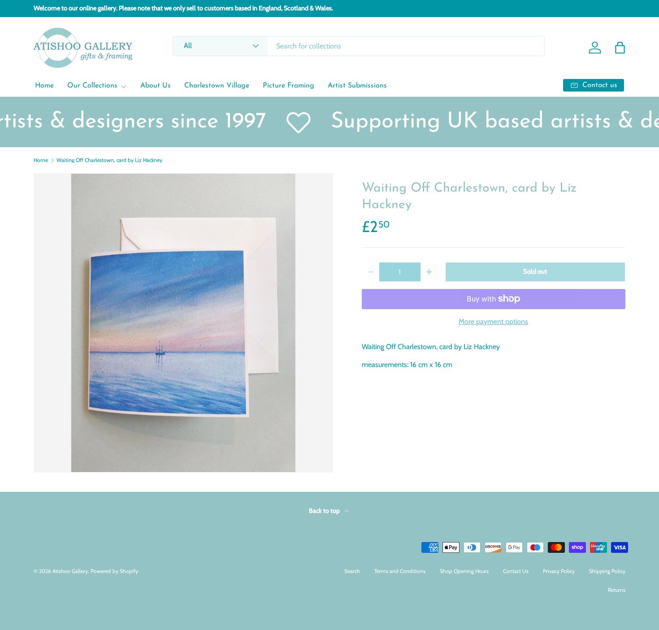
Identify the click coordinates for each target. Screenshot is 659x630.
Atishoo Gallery (70, 571)
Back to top (325, 511)
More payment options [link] (493, 321)
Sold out (535, 271)
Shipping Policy (607, 571)
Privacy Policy (559, 571)
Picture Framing (288, 85)
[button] (620, 47)
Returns (616, 589)
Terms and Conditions (399, 571)
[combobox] (358, 46)
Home (44, 85)
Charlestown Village (216, 85)
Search (352, 571)
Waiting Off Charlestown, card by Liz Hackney (109, 160)
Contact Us (516, 571)
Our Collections (92, 85)
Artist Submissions (357, 85)
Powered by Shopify (114, 571)
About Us (155, 85)
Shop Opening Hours (464, 571)
